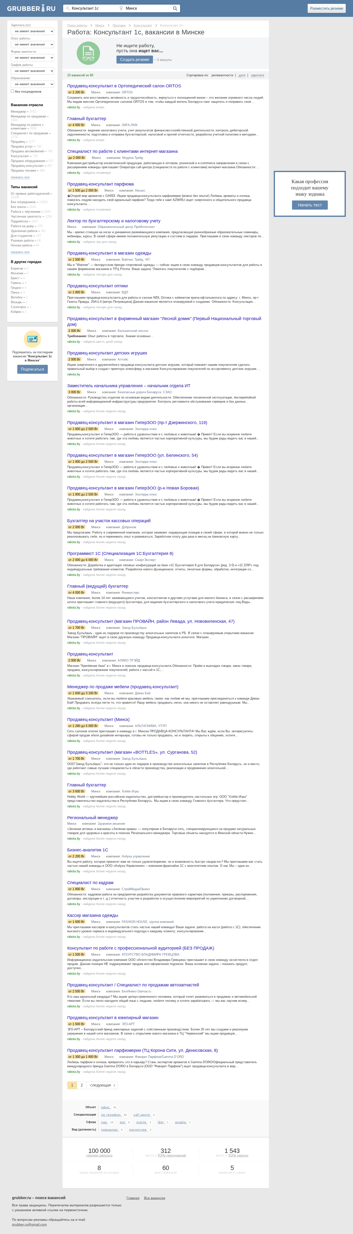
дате (242, 75)
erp (123, 1122)
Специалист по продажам (29, 133)
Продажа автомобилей (27, 151)
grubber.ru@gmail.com (29, 1224)
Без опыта (18, 207)
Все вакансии (154, 1198)
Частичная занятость (26, 216)
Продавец (18, 141)
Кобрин (16, 312)
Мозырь (16, 302)
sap (104, 1122)
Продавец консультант (27, 165)
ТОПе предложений (172, 1155)
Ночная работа (21, 245)
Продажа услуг (22, 146)
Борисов (17, 268)
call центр (142, 1115)
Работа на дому (22, 226)
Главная (133, 1198)
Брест (15, 278)
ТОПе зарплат (238, 1155)
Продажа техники (23, 170)
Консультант (20, 156)
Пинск (15, 292)
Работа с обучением (25, 211)
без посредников (28, 91)
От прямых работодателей (30, 193)
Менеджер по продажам (28, 116)
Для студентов (21, 236)
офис (106, 1107)
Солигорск (18, 307)
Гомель (16, 283)
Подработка (19, 221)
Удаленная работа (24, 231)
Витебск (17, 297)
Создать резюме (134, 60)
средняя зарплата (99, 1155)
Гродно (16, 287)
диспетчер (138, 1129)
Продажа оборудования (28, 161)
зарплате (257, 75)
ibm (161, 1122)
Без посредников (23, 202)
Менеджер (18, 111)
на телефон (111, 1115)
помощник (110, 1129)
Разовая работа (22, 240)
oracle (141, 1122)
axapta (181, 1122)
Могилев (17, 273)
